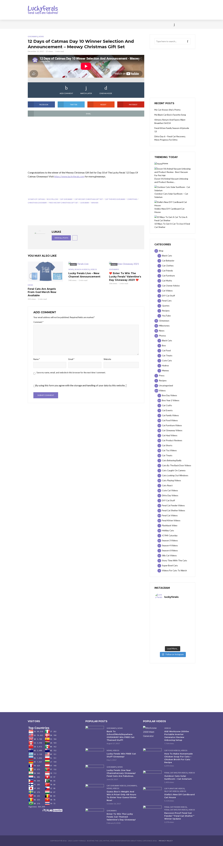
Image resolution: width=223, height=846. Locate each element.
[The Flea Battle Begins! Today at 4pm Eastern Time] (164, 608)
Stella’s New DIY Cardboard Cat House (179, 796)
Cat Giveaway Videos (116, 785)
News (42, 24)
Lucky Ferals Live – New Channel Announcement (84, 275)
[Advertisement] (86, 144)
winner (94, 202)
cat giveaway (66, 199)
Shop (106, 24)
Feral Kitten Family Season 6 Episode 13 (171, 130)
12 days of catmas (36, 199)
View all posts (61, 238)
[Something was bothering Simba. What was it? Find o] (181, 629)
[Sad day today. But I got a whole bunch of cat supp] (164, 618)
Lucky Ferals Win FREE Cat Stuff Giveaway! (121, 755)
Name (36, 359)
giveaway (84, 202)
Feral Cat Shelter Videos (176, 773)
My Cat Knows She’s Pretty (167, 109)
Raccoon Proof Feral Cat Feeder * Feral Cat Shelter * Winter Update (179, 816)
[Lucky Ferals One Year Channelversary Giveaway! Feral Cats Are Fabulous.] (94, 771)
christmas (132, 199)
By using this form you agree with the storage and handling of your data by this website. (81, 385)
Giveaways (33, 36)
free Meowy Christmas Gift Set (63, 202)
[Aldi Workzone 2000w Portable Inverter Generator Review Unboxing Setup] (152, 732)
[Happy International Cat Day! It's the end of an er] (164, 639)
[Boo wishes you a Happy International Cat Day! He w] (181, 618)
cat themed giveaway (115, 199)
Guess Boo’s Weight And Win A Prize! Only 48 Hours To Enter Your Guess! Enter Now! (121, 795)
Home (31, 24)
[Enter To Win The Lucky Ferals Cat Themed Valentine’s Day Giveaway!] (94, 814)
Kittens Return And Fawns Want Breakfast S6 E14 (169, 121)
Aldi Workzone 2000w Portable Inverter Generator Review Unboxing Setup (176, 735)
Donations (92, 24)
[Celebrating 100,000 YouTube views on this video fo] (181, 639)
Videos (64, 24)
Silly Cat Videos (171, 791)
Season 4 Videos (82, 269)
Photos (76, 24)
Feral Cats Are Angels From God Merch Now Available (42, 292)
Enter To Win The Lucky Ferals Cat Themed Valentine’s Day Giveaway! (121, 817)
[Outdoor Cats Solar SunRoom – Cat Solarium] (152, 776)
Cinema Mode (105, 93)
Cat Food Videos (172, 750)
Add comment (66, 93)
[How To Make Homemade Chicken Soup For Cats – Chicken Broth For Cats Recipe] (152, 754)
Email (71, 359)
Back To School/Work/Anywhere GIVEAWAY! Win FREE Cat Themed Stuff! (120, 735)
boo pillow (52, 199)
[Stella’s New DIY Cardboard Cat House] (152, 793)
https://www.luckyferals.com (69, 176)
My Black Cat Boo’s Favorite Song (170, 114)
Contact (118, 24)
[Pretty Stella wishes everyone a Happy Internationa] (164, 629)
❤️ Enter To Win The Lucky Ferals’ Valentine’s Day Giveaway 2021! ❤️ (125, 276)
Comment (38, 322)
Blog (52, 24)
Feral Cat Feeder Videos (175, 807)
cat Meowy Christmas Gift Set (88, 199)
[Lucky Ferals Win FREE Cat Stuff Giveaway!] (94, 754)
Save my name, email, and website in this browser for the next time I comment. (71, 372)
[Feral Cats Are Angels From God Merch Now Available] (45, 271)
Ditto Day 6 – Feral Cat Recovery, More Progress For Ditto (170, 138)
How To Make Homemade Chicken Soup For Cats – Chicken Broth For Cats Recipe (178, 758)
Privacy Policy (166, 841)
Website (107, 359)
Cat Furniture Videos (174, 788)
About (131, 24)
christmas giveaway (37, 202)
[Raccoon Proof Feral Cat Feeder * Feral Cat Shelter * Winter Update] (152, 812)
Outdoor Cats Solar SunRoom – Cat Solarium (178, 777)
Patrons (144, 24)
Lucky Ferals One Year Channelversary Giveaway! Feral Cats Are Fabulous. (121, 773)
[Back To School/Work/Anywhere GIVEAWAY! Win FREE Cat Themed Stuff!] (94, 732)
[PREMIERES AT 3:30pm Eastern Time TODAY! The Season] (181, 608)
